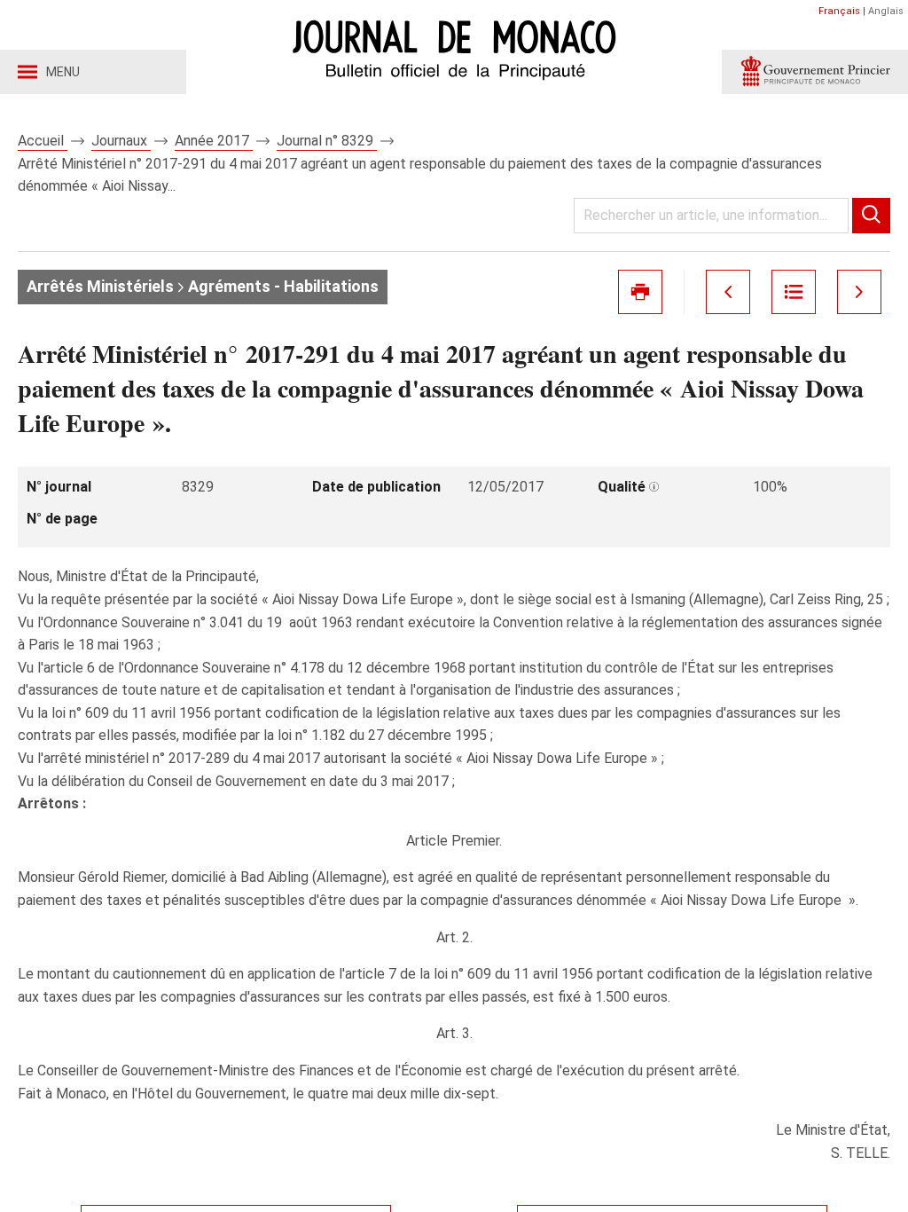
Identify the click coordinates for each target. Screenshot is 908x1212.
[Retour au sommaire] (793, 292)
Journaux (121, 140)
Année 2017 (214, 140)
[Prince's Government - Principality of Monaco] (815, 72)
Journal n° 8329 (327, 140)
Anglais (886, 11)
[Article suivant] (859, 292)
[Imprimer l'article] (640, 292)
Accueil (42, 140)
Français (839, 11)
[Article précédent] (728, 292)
